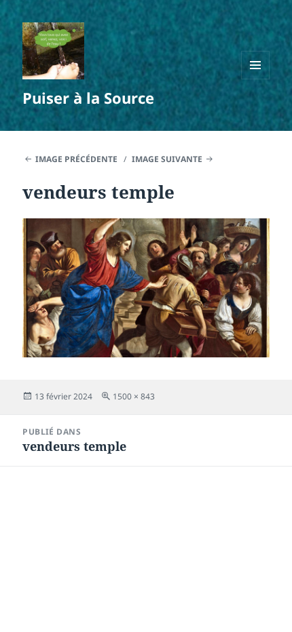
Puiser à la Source (88, 97)
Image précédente (76, 159)
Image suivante (167, 159)
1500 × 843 (134, 396)
